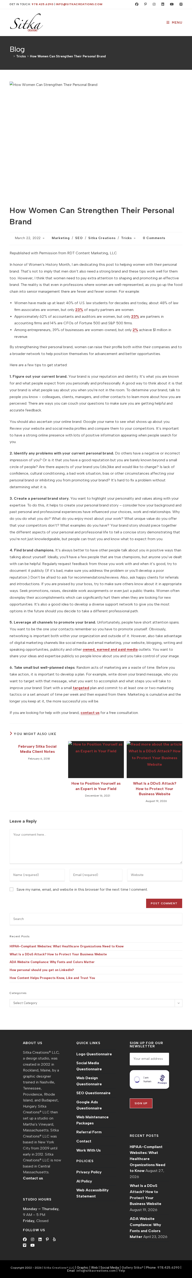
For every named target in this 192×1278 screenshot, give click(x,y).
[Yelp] (54, 1240)
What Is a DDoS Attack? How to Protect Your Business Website (154, 788)
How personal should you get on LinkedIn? (42, 970)
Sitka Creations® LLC (59, 1267)
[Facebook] (25, 1240)
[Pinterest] (47, 1240)
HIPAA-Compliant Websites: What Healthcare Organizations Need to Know (67, 946)
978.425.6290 (42, 4)
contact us (90, 712)
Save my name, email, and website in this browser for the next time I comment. (82, 889)
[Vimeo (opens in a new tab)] (179, 4)
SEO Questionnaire (93, 1093)
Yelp (121, 1270)
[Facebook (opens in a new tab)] (135, 4)
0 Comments (154, 238)
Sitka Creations (101, 238)
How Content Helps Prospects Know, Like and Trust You (52, 978)
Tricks (126, 238)
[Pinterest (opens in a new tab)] (144, 4)
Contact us (33, 1178)
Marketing (61, 238)
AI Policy (84, 1181)
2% (135, 330)
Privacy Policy (89, 1172)
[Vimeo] (24, 1245)
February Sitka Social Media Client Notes (37, 749)
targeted (81, 688)
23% (79, 309)
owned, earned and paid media (110, 649)
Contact (83, 1141)
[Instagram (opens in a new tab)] (153, 4)
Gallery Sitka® (133, 1267)
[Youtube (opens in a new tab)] (171, 4)
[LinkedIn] (40, 1240)
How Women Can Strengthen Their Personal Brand (68, 56)
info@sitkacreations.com (79, 4)
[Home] (11, 56)
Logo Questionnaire (94, 1054)
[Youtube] (32, 1245)
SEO (79, 238)
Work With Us (88, 1150)
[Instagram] (32, 1240)
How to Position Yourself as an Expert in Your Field (96, 786)
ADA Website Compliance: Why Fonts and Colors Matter (52, 962)
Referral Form (89, 1132)
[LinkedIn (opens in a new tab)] (161, 4)
